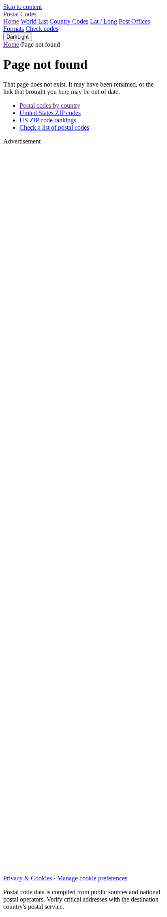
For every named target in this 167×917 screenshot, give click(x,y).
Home (11, 21)
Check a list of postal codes (54, 127)
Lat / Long (103, 21)
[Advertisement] (83, 506)
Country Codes (68, 21)
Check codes (42, 28)
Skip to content (22, 6)
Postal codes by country (49, 105)
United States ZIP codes (50, 112)
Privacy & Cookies (27, 878)
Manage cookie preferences (92, 878)
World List (34, 21)
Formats (13, 28)
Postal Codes (19, 14)
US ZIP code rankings (47, 120)
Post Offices (134, 21)
